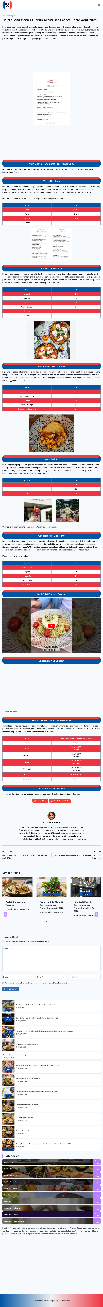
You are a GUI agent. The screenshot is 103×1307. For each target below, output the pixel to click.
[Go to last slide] (5, 914)
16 (97, 1168)
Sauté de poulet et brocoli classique (28, 1078)
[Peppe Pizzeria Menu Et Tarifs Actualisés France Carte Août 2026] (8, 1066)
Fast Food (8, 1195)
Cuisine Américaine (11, 1169)
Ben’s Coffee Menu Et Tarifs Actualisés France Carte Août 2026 (37, 1018)
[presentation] (17, 887)
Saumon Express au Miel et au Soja (15, 1055)
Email (40, 977)
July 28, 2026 (22, 1008)
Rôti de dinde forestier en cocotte (27, 1105)
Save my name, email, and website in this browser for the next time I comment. (36, 983)
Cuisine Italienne (10, 1188)
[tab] (46, 921)
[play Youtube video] (51, 625)
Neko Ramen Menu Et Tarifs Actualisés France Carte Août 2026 (24, 855)
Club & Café (8, 1162)
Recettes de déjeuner (12, 1208)
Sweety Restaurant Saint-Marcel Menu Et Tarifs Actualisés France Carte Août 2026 (43, 1144)
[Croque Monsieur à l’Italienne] (8, 1119)
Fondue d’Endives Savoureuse (26, 1131)
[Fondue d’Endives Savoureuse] (8, 1132)
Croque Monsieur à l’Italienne (25, 1118)
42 (97, 1175)
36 (97, 1214)
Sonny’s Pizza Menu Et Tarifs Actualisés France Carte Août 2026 (37, 1092)
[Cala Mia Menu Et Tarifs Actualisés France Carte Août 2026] (8, 1006)
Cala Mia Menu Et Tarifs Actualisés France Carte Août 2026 (35, 1005)
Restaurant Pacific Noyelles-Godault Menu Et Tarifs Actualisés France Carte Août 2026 (44, 1031)
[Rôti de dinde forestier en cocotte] (8, 1106)
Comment (8, 948)
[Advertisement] (51, 57)
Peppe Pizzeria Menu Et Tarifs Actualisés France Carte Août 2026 (37, 1065)
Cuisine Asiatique (8, 16)
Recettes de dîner (11, 1215)
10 (97, 1162)
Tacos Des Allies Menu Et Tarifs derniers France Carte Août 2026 (78, 855)
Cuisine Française (10, 1182)
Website (74, 977)
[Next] (96, 914)
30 (97, 1188)
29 (97, 1221)
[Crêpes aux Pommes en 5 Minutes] (8, 1045)
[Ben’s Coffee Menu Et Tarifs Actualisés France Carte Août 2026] (8, 1019)
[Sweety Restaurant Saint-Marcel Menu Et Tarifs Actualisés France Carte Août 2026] (8, 1145)
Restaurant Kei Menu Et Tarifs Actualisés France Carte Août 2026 (51, 905)
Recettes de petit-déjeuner (14, 1221)
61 (97, 1195)
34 (97, 1208)
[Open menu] (99, 5)
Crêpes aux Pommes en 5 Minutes (27, 1044)
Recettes (7, 1201)
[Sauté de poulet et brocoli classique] (8, 1080)
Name (6, 977)
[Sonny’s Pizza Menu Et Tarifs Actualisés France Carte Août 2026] (8, 1093)
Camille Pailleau (51, 822)
